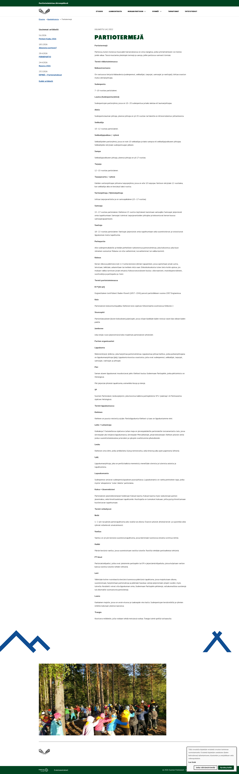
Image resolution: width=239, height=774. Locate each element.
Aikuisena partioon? (48, 47)
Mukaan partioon (135, 11)
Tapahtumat (173, 11)
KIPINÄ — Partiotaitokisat (50, 75)
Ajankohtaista (115, 11)
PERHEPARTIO (45, 56)
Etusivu (99, 11)
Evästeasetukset (61, 770)
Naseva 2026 (45, 66)
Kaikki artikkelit (46, 81)
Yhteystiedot (191, 11)
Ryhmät (155, 11)
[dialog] (212, 759)
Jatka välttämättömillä (205, 767)
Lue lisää (192, 762)
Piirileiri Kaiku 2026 (47, 38)
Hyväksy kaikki (226, 767)
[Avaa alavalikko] (145, 11)
